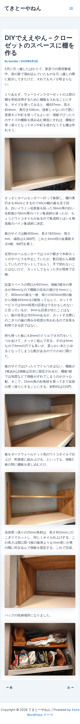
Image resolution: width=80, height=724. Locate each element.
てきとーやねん (22, 8)
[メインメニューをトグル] (71, 8)
